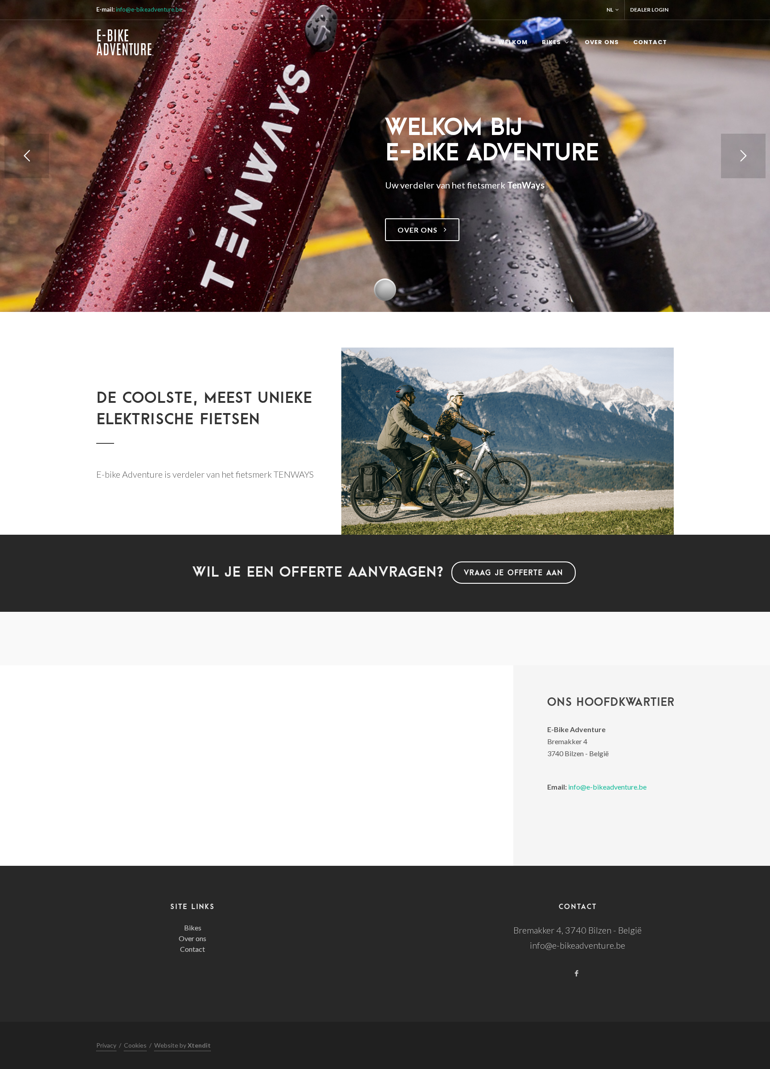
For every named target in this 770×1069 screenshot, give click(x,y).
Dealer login (649, 9)
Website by (182, 1045)
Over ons (192, 938)
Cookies (135, 1045)
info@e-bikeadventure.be (149, 9)
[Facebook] (576, 974)
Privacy (106, 1045)
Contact (192, 949)
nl (609, 9)
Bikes (192, 927)
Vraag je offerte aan (513, 572)
